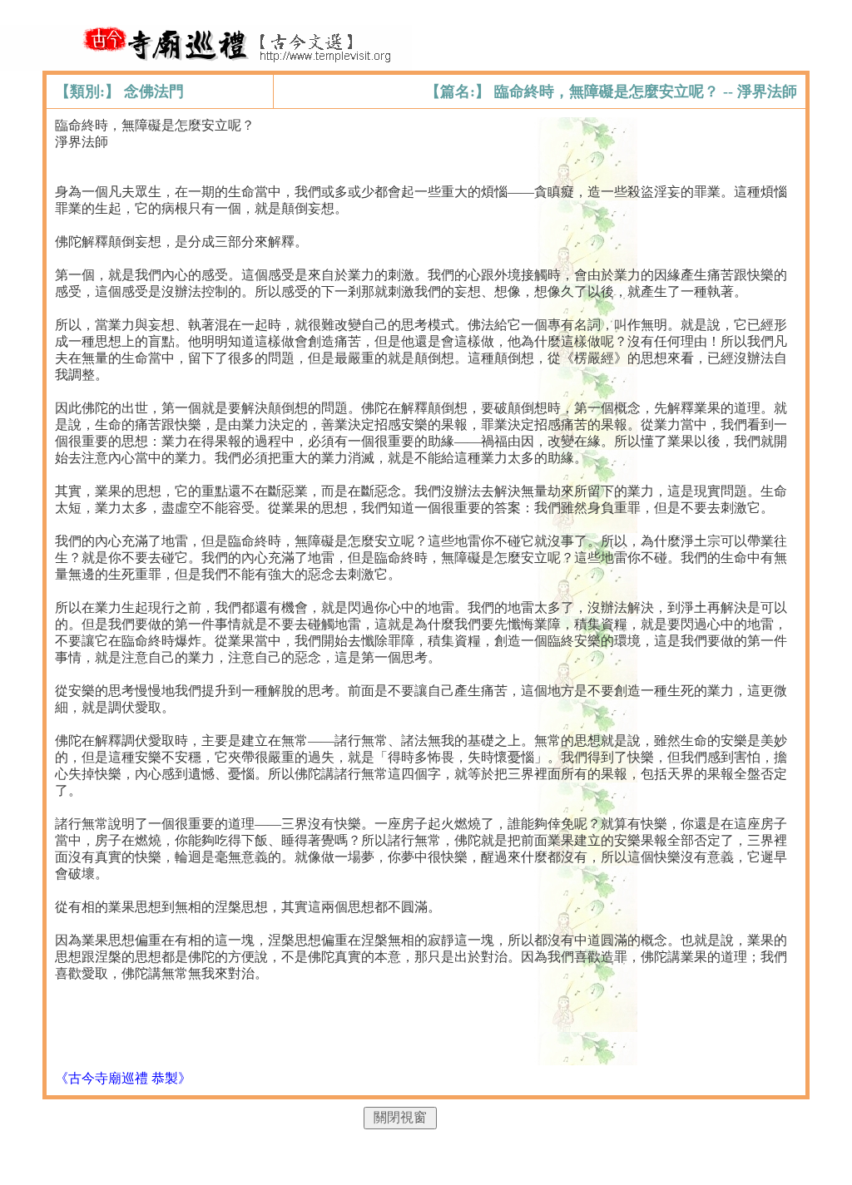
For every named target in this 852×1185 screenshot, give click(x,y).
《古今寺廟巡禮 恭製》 (123, 1078)
